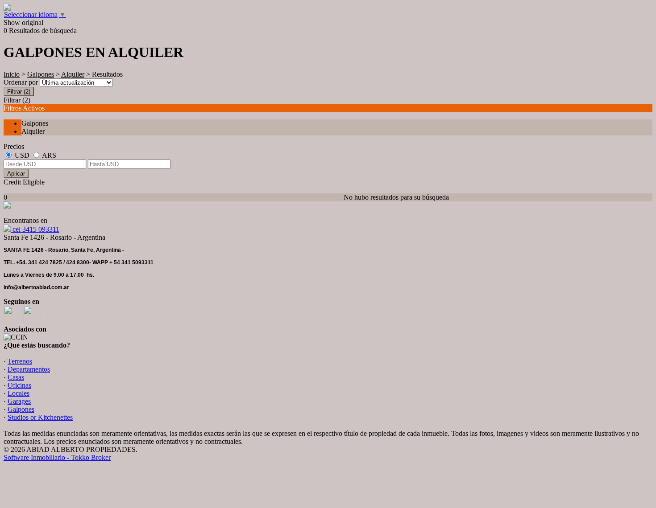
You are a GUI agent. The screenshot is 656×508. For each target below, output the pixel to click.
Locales (18, 393)
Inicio (12, 74)
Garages (19, 401)
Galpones (40, 74)
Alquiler (72, 74)
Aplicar (16, 173)
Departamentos (29, 369)
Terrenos (20, 361)
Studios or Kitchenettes (40, 417)
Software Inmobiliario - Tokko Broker (57, 457)
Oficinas (19, 385)
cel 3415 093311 (35, 229)
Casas (16, 377)
